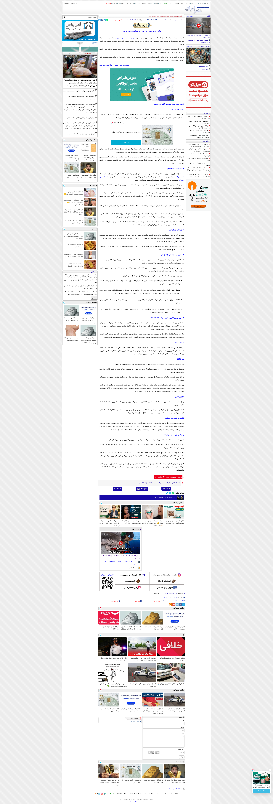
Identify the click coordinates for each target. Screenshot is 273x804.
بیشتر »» (190, 16)
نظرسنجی (188, 3)
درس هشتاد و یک (204, 66)
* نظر (182, 734)
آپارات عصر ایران (130, 587)
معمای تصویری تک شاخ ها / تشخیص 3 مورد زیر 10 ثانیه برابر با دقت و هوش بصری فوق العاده (198, 170)
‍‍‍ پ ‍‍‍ (155, 19)
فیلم (119, 3)
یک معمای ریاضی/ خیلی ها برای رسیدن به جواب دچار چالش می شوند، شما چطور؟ (198, 176)
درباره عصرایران (157, 794)
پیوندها (136, 794)
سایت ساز (166, 598)
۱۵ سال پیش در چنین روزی (130, 575)
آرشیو (196, 3)
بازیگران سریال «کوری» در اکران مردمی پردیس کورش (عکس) (199, 127)
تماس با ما (201, 3)
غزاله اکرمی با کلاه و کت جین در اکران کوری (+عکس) (200, 122)
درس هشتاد (205, 69)
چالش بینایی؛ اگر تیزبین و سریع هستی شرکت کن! (199, 155)
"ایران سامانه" (132, 802)
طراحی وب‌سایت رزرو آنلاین (126, 38)
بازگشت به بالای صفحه (175, 789)
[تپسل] (112, 122)
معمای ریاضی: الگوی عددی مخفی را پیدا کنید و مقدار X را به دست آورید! (199, 150)
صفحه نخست (182, 20)
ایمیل (182, 727)
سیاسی (160, 3)
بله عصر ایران (103, 65)
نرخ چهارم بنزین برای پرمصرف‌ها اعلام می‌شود (81, 134)
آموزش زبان (108, 3)
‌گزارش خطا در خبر (118, 20)
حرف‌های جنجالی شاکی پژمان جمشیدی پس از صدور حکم (199, 41)
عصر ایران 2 (114, 3)
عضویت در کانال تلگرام (122, 65)
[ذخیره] (151, 20)
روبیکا (111, 65)
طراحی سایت (173, 598)
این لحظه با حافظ (164, 581)
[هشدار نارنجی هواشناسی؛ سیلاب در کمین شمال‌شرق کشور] (198, 26)
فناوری (176, 20)
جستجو (192, 3)
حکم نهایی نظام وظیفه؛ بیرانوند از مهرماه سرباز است (79, 91)
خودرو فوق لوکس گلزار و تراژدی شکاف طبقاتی (81, 118)
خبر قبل (118, 488)
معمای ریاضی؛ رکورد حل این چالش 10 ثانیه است (198, 159)
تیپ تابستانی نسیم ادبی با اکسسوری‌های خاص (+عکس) (199, 118)
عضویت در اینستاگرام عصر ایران (165, 575)
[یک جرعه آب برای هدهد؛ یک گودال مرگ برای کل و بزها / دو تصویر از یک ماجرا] (120, 543)
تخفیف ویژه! (261, 791)
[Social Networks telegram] (167, 493)
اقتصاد (156, 3)
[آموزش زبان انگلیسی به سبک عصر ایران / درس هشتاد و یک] (198, 56)
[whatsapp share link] (107, 20)
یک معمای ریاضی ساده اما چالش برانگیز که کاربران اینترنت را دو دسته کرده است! (198, 145)
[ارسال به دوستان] (149, 20)
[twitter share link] (99, 20)
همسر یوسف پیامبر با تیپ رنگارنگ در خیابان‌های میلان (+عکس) (200, 136)
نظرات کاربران (142, 488)
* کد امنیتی (181, 749)
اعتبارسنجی (138, 721)
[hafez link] (142, 25)
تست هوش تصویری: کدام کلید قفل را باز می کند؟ (199, 164)
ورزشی (148, 3)
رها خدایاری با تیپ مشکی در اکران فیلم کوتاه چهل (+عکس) (199, 132)
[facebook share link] (102, 20)
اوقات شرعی (176, 3)
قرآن (127, 3)
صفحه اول (207, 3)
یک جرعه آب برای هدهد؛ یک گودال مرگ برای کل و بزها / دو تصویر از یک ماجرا (121, 557)
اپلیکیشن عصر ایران (107, 575)
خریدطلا (126, 142)
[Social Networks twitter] (170, 493)
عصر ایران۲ (165, 794)
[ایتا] (170, 604)
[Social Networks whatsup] (173, 493)
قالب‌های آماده (179, 177)
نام (183, 720)
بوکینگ (133, 721)
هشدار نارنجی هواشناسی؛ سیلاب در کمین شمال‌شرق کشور (198, 37)
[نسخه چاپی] (148, 20)
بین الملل (144, 3)
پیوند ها (171, 3)
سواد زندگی (165, 3)
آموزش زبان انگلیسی (165, 587)
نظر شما (181, 717)
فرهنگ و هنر (137, 3)
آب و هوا (182, 3)
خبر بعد (165, 488)
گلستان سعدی (129, 581)
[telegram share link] (105, 20)
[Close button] (270, 770)
